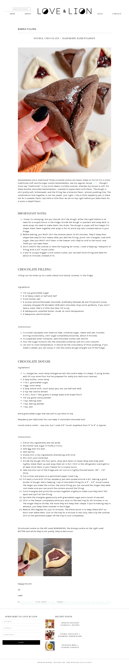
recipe (87, 604)
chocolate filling (86, 602)
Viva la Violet (86, 662)
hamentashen (64, 604)
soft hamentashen (100, 604)
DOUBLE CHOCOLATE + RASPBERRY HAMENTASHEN (64, 38)
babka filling (70, 602)
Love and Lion (64, 11)
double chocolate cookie (45, 604)
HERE (95, 183)
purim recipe (77, 604)
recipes (51, 602)
